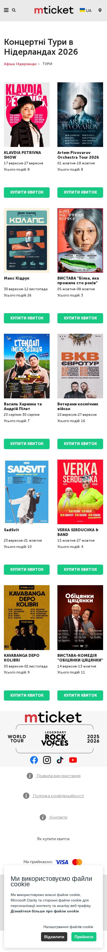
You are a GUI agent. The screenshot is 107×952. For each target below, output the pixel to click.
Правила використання (58, 775)
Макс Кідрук (16, 278)
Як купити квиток (53, 838)
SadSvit (11, 530)
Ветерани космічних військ (77, 406)
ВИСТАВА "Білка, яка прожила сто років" (78, 280)
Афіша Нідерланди (20, 64)
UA (88, 10)
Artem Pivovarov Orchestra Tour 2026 (78, 155)
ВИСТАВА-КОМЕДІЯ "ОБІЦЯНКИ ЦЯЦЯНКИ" (80, 657)
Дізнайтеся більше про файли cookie (45, 911)
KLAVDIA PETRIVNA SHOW (22, 155)
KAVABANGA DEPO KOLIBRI (21, 657)
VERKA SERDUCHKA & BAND (77, 532)
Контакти (58, 817)
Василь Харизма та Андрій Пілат (23, 406)
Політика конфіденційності (58, 795)
